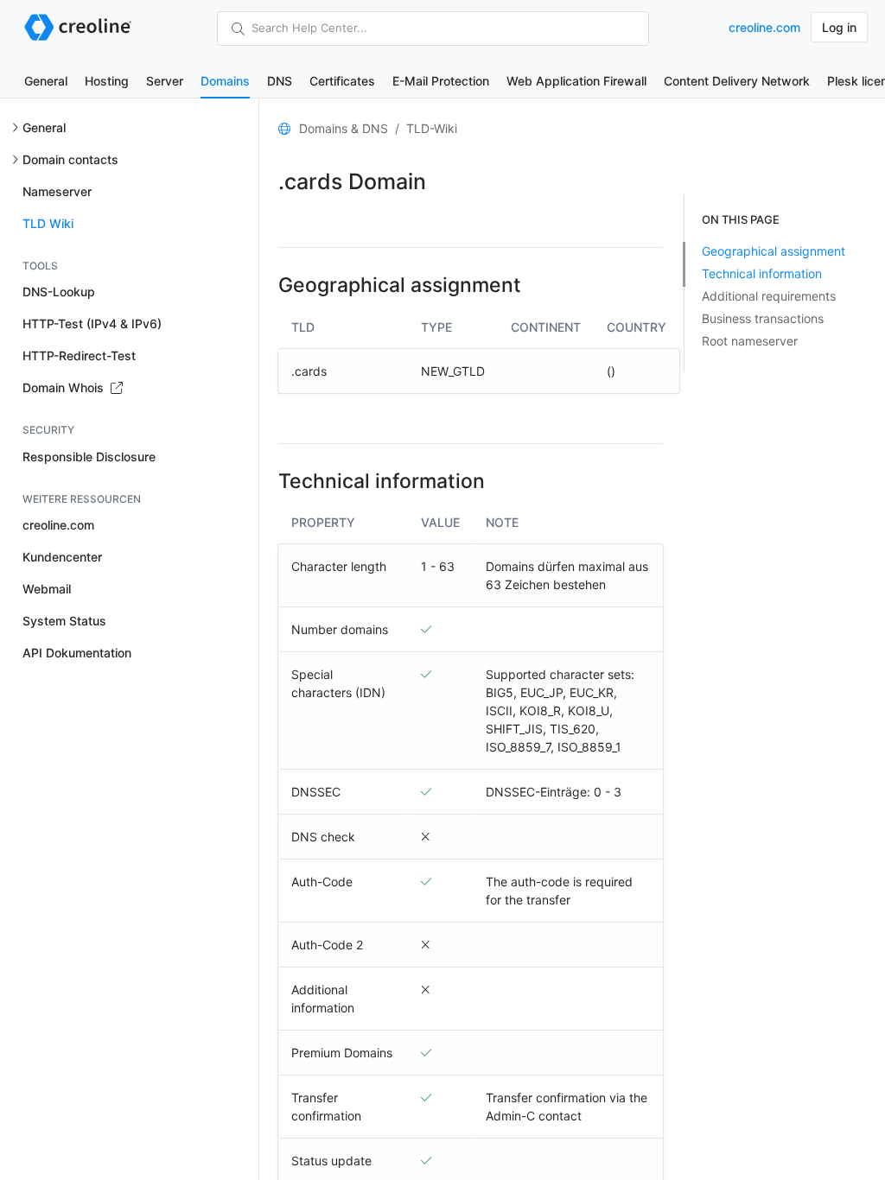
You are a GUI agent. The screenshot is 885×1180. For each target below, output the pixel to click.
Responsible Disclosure (89, 456)
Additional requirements (769, 296)
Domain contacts (70, 159)
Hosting (107, 80)
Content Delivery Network (737, 80)
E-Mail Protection (440, 80)
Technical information (762, 273)
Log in (839, 27)
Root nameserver (750, 340)
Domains (225, 80)
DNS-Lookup (58, 291)
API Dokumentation (76, 652)
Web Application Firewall (576, 80)
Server (164, 80)
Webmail (46, 588)
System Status (64, 620)
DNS (279, 80)
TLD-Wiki (431, 128)
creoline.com (764, 27)
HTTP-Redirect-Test (79, 355)
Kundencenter (62, 556)
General (45, 80)
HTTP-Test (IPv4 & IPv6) (92, 323)
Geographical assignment (773, 251)
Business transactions (763, 318)
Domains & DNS (343, 128)
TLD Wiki (47, 223)
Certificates (342, 80)
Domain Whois (64, 387)
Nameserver (57, 191)
